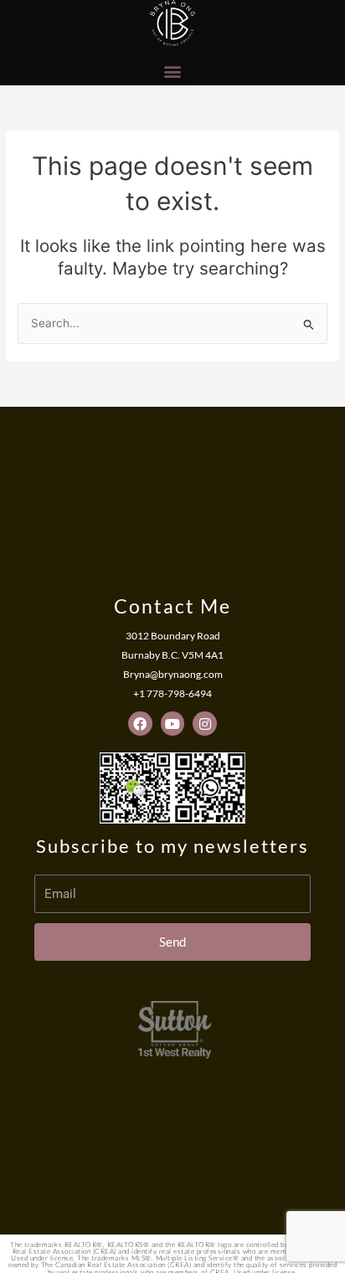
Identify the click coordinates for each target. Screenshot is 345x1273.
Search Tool (172, 1084)
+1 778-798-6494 (172, 693)
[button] (173, 71)
